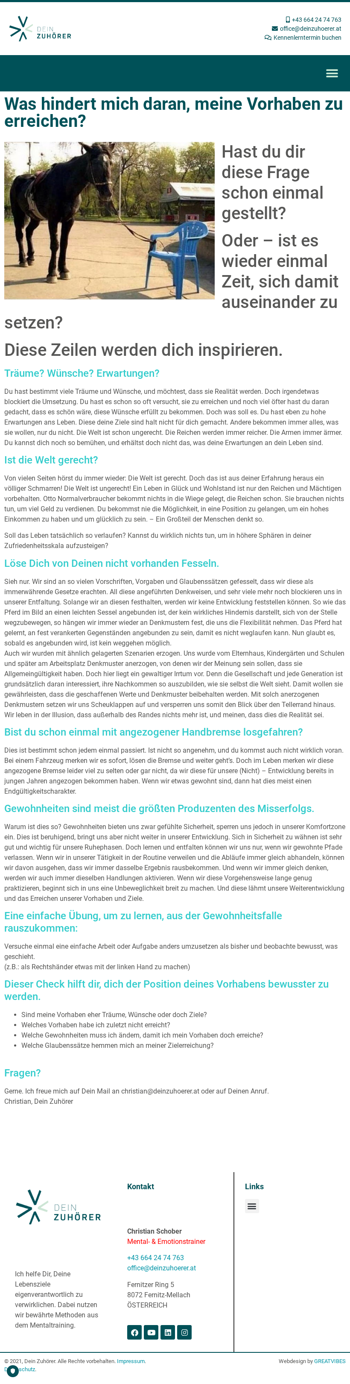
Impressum (131, 1361)
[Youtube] (151, 1332)
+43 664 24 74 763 (155, 1258)
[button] (331, 73)
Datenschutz (19, 1369)
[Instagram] (184, 1332)
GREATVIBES (330, 1361)
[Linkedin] (167, 1332)
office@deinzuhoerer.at (161, 1268)
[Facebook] (134, 1332)
